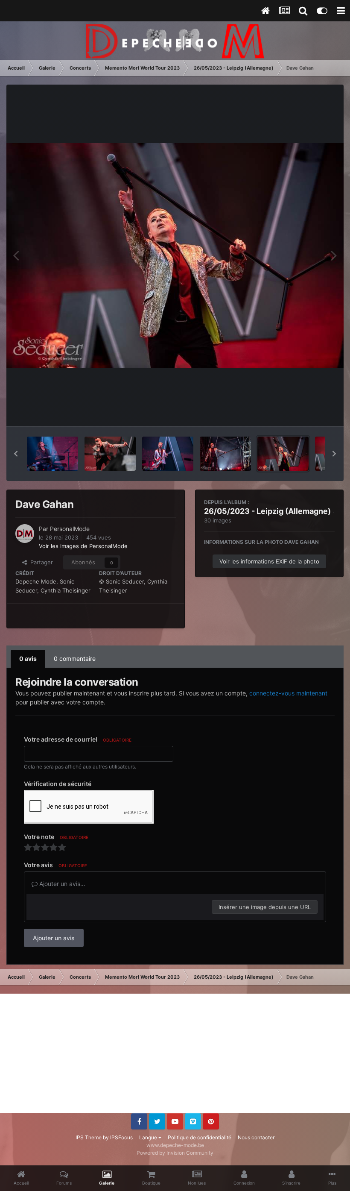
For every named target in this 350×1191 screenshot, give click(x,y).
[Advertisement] (175, 1053)
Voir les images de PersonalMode (83, 546)
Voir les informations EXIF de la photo (269, 561)
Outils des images (300, 411)
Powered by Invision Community (175, 1153)
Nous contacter (256, 1137)
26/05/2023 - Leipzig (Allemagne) (267, 511)
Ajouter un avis (54, 938)
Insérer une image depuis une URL (265, 907)
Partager (40, 562)
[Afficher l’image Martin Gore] (167, 454)
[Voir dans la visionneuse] (175, 255)
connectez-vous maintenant (288, 693)
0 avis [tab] (28, 658)
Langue (148, 1137)
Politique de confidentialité (199, 1137)
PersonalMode (70, 528)
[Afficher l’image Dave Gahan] (110, 454)
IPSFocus (121, 1137)
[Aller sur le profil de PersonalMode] (24, 533)
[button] (15, 453)
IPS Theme (89, 1137)
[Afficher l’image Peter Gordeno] (52, 454)
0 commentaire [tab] (75, 658)
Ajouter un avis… (61, 883)
